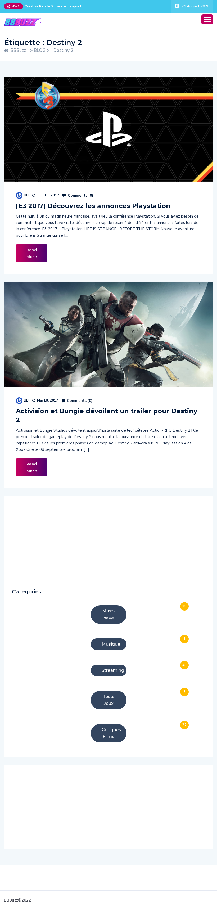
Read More (31, 253)
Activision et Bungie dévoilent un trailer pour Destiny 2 (106, 415)
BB (26, 195)
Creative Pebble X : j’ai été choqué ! (53, 6)
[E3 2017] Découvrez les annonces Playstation (93, 206)
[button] (207, 19)
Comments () (80, 195)
